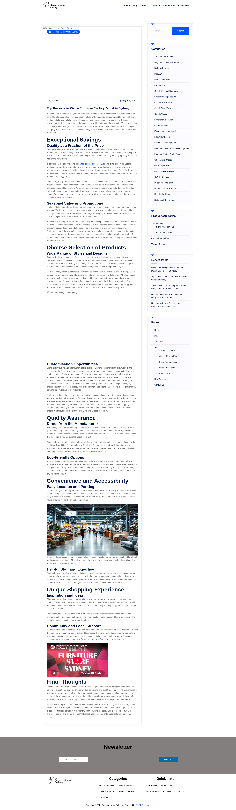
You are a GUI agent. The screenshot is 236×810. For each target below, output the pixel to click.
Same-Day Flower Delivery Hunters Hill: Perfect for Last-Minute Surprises (169, 287)
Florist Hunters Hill (162, 137)
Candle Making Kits (160, 238)
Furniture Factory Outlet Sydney (65, 32)
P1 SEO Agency (143, 805)
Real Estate (164, 373)
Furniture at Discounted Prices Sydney (171, 148)
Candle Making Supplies (165, 97)
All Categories (157, 224)
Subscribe (168, 759)
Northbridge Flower (163, 194)
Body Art (158, 74)
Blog (135, 5)
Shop (155, 5)
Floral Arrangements (165, 227)
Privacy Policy (152, 791)
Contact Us (183, 5)
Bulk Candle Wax (162, 80)
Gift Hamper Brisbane (164, 160)
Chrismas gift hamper (164, 120)
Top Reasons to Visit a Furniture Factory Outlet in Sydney (88, 108)
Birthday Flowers (162, 68)
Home (127, 5)
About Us (145, 5)
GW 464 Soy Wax (162, 177)
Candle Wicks (160, 114)
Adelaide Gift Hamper (164, 57)
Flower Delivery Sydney (165, 143)
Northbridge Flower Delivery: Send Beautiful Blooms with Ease (166, 305)
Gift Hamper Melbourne (164, 166)
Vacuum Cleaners (159, 244)
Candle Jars (159, 85)
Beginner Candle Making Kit (166, 62)
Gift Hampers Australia (164, 171)
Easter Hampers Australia (165, 131)
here (95, 639)
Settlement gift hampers (165, 200)
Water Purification (164, 233)
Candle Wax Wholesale (164, 108)
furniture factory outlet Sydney (94, 164)
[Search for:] (161, 31)
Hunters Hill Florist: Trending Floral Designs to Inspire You (167, 296)
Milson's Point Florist (163, 183)
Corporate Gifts (161, 125)
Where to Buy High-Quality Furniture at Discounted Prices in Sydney (168, 269)
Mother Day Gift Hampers (165, 189)
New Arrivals (169, 5)
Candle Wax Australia (164, 103)
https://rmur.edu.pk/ (99, 451)
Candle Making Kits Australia (167, 91)
